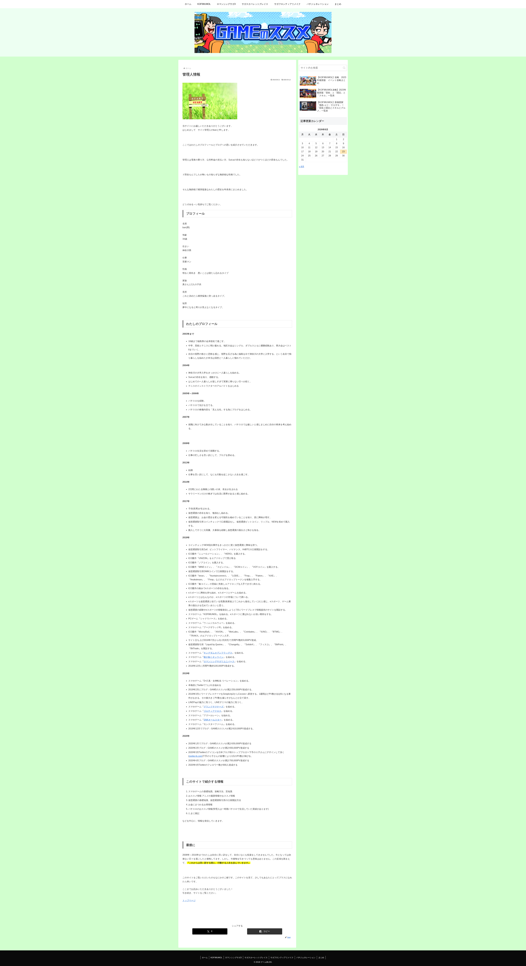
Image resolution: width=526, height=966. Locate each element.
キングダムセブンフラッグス (218, 653)
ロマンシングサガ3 (233, 957)
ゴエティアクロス (212, 711)
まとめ (321, 957)
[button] (264, 931)
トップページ (189, 900)
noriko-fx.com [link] (195, 756)
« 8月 (301, 166)
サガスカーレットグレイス (256, 957)
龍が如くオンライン (213, 657)
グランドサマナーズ (213, 706)
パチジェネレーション (305, 957)
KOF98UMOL (216, 957)
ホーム (205, 957)
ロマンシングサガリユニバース (219, 661)
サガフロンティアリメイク (281, 957)
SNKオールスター (212, 720)
